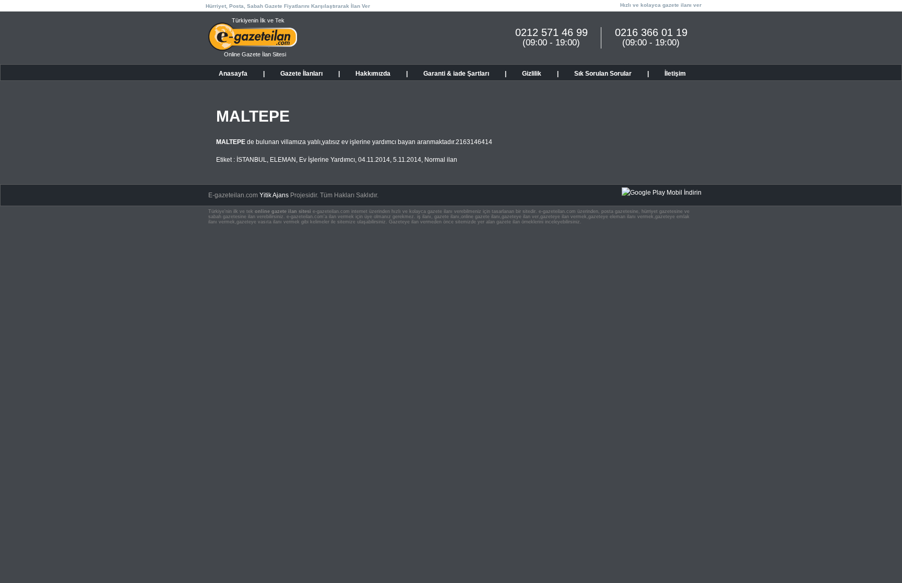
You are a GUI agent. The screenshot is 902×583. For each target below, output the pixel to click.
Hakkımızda (372, 73)
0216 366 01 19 (651, 32)
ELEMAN (283, 159)
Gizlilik (531, 73)
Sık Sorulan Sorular (603, 73)
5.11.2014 (407, 159)
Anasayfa (233, 73)
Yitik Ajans (274, 195)
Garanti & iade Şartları (456, 73)
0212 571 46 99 (551, 32)
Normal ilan (440, 159)
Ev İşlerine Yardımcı (327, 159)
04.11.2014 (374, 159)
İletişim (675, 73)
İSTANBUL (251, 159)
